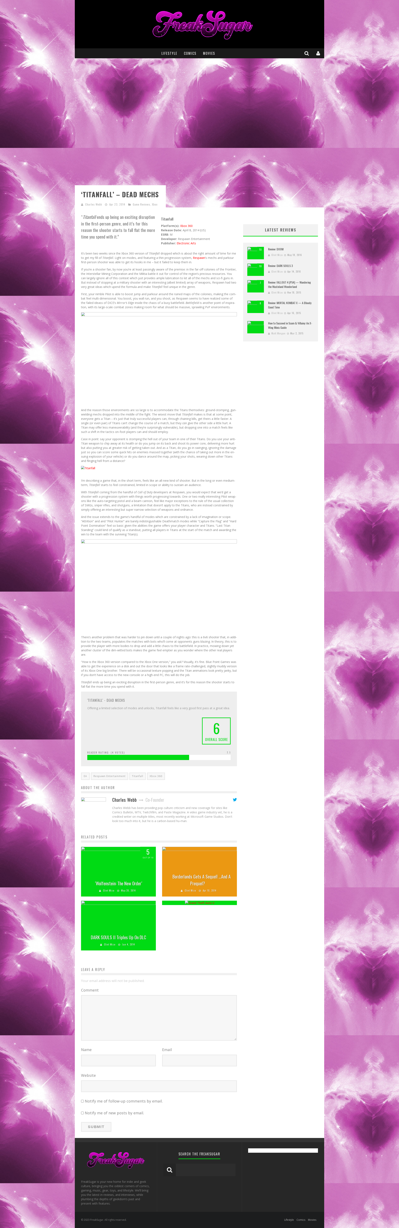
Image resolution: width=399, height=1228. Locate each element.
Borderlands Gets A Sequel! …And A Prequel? (201, 880)
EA (85, 776)
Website (88, 1075)
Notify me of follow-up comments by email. (124, 1101)
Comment (90, 990)
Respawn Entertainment (110, 776)
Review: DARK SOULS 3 (280, 265)
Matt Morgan (278, 333)
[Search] (307, 53)
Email (167, 1049)
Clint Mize (108, 890)
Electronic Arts (186, 243)
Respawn (199, 258)
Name (86, 1049)
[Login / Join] (318, 53)
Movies (209, 53)
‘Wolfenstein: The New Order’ (118, 883)
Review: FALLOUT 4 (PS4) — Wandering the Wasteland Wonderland (289, 284)
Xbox (155, 204)
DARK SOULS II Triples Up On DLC (118, 937)
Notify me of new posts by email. (114, 1112)
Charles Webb (93, 204)
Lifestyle (169, 53)
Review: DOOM (275, 249)
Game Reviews (141, 204)
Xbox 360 (186, 226)
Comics (190, 53)
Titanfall (137, 776)
